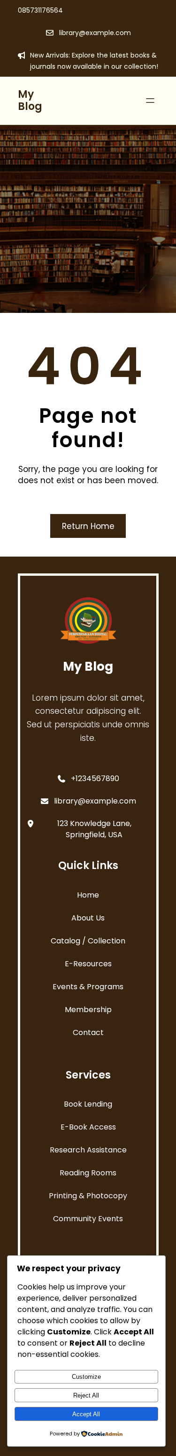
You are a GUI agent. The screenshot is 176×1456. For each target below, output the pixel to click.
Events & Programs (88, 986)
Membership (88, 1009)
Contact (88, 1032)
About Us (88, 918)
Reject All (86, 1395)
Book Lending (88, 1104)
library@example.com (95, 32)
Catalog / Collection (88, 940)
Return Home (88, 526)
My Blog (30, 100)
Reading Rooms (88, 1172)
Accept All (86, 1414)
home (88, 895)
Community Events (88, 1218)
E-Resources (88, 963)
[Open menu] (150, 100)
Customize (86, 1376)
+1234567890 (95, 778)
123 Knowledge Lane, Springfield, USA (94, 829)
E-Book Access (88, 1127)
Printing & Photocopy (88, 1195)
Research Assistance (88, 1150)
